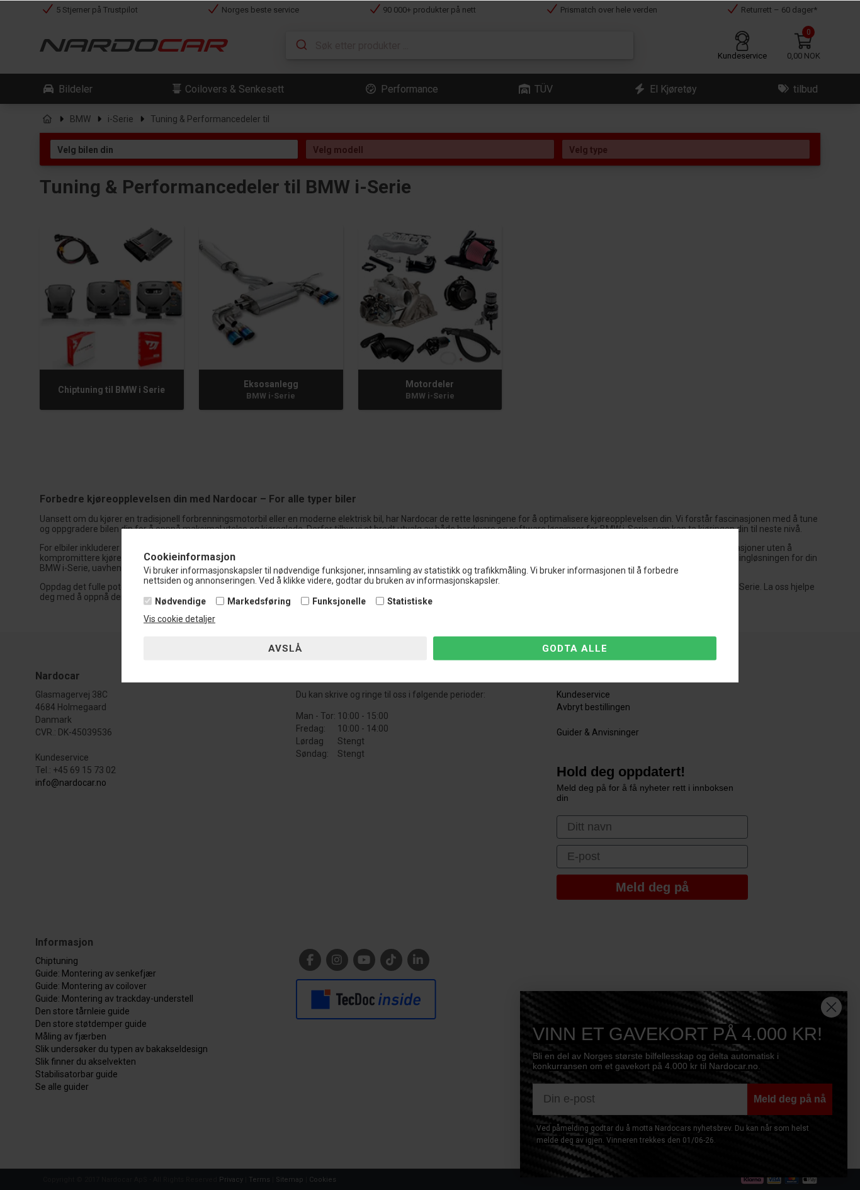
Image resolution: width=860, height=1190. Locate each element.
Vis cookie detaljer (179, 619)
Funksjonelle (339, 601)
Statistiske (410, 601)
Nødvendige (180, 601)
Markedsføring (259, 601)
